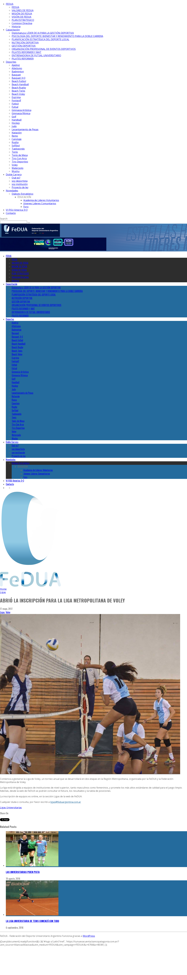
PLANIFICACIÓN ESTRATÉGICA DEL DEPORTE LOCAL (40, 39)
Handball (16, 119)
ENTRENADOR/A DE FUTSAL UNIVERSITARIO (36, 55)
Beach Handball (20, 84)
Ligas (2, 612)
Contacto (11, 213)
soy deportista (19, 181)
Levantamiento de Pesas (25, 129)
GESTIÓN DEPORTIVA (24, 45)
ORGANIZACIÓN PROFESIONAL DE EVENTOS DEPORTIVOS (44, 49)
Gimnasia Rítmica (21, 113)
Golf (14, 116)
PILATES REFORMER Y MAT (26, 52)
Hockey (16, 123)
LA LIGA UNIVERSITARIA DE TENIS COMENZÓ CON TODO (32, 921)
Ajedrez (16, 65)
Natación (17, 132)
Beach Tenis (18, 90)
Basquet (16, 74)
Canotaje (16, 139)
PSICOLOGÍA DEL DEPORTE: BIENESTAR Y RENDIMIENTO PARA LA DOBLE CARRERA (57, 36)
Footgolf (16, 100)
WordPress (89, 936)
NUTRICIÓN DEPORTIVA (25, 42)
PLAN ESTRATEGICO (23, 20)
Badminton (18, 71)
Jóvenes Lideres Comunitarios (39, 203)
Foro (25, 206)
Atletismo (17, 68)
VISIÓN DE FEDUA (21, 16)
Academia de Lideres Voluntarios (41, 200)
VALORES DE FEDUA (22, 10)
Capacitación (13, 29)
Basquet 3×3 (18, 78)
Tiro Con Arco (19, 158)
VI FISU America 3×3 (16, 209)
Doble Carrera (13, 174)
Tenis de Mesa (20, 155)
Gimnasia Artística (21, 110)
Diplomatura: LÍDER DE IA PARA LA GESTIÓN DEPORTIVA (43, 33)
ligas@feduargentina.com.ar (65, 802)
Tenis (15, 152)
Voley (15, 164)
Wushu (15, 171)
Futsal (15, 107)
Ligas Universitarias (11, 807)
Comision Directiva (22, 23)
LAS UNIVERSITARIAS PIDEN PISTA (23, 872)
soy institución (20, 184)
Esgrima (16, 97)
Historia (16, 26)
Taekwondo (18, 148)
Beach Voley (18, 94)
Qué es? (16, 177)
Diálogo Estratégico (22, 193)
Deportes (11, 61)
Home (3, 589)
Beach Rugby (19, 87)
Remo (15, 135)
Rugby (15, 142)
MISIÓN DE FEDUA (22, 13)
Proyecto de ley (20, 187)
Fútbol (15, 103)
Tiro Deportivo (20, 161)
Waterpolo (17, 168)
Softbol (16, 145)
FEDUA (9, 4)
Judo (14, 126)
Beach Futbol (19, 81)
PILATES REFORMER (23, 58)
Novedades (12, 190)
